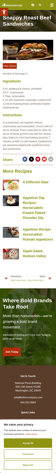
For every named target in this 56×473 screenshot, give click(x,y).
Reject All (28, 465)
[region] (28, 446)
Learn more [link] (31, 434)
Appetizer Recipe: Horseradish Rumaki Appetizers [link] (38, 234)
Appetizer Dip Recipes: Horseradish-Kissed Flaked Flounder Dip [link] (34, 208)
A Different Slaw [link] (36, 182)
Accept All (28, 443)
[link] (4, 12)
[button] (39, 5)
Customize (28, 454)
